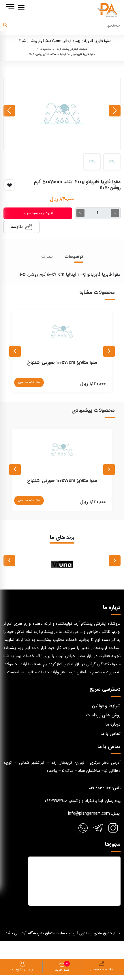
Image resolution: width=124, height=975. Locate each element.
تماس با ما (110, 733)
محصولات (45, 49)
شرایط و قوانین (106, 705)
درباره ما (113, 724)
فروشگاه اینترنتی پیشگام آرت (72, 49)
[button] (112, 161)
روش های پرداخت (103, 715)
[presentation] (115, 110)
